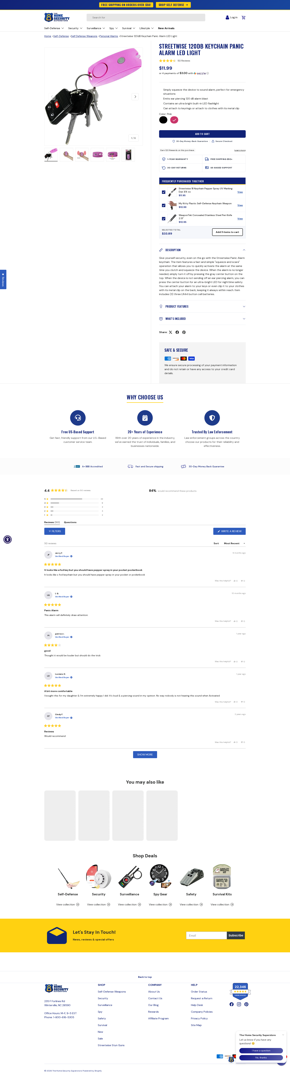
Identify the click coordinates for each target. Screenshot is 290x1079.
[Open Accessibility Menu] (7, 539)
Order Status (199, 991)
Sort (216, 543)
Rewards (153, 1011)
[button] (202, 61)
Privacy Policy (199, 1018)
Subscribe (236, 935)
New (100, 1032)
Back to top (145, 976)
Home (47, 36)
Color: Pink (165, 114)
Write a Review (232, 532)
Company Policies (202, 1011)
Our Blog (153, 1005)
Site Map (196, 1025)
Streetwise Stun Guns (111, 1045)
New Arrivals (166, 28)
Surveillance (129, 894)
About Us (154, 991)
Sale (100, 1038)
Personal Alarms (109, 36)
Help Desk (197, 1005)
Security (98, 894)
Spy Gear (160, 894)
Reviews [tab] (52, 523)
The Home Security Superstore (67, 1070)
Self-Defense (61, 36)
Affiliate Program (158, 1018)
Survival (102, 1025)
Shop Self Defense (171, 5)
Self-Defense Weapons (112, 991)
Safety (191, 894)
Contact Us (155, 998)
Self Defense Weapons (84, 36)
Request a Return (201, 998)
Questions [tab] (70, 523)
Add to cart (202, 134)
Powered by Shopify (92, 1070)
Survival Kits (222, 894)
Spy (100, 1011)
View (241, 193)
